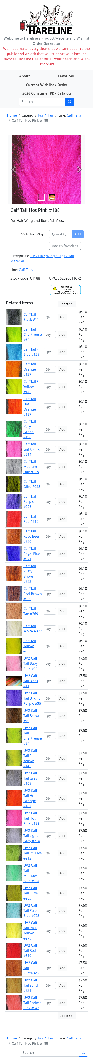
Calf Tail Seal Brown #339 (32, 593)
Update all (66, 304)
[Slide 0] (41, 197)
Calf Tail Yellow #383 (29, 646)
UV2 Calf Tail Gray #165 (30, 778)
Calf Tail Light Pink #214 (31, 449)
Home (12, 115)
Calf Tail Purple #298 (29, 501)
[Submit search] (69, 102)
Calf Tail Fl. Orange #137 (31, 369)
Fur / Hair (46, 115)
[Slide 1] (52, 197)
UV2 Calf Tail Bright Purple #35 (32, 698)
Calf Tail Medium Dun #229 (31, 466)
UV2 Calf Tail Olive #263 (30, 893)
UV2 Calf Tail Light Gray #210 (31, 835)
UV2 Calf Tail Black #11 (30, 680)
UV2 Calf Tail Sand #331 (30, 985)
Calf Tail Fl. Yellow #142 (31, 386)
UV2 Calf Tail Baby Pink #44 (30, 663)
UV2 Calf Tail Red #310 (30, 950)
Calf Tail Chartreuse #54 (32, 334)
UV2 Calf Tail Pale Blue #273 (31, 910)
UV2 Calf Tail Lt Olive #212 (32, 853)
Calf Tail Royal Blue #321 (31, 553)
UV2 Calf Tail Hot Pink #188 (31, 818)
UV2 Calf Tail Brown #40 (31, 715)
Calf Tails (74, 115)
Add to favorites (65, 245)
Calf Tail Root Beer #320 (31, 536)
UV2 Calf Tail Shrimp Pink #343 (32, 1002)
